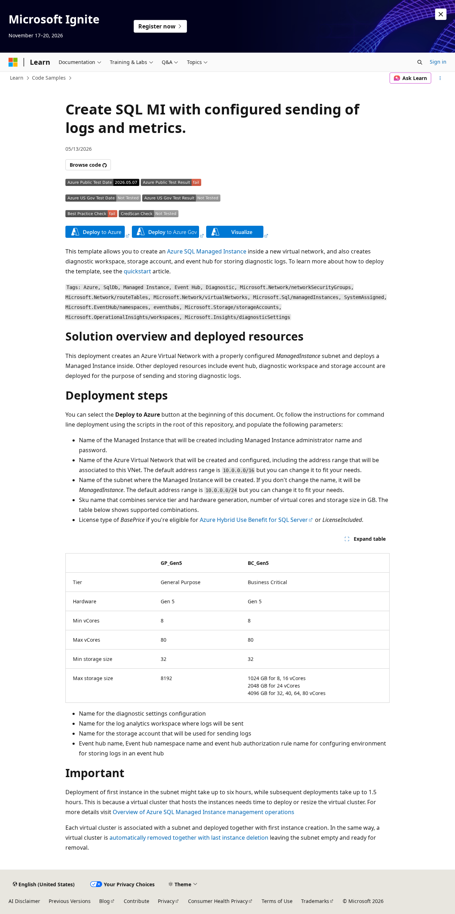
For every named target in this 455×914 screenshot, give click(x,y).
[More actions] (440, 78)
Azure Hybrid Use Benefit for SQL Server (254, 520)
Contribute (136, 901)
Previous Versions (70, 901)
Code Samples (49, 77)
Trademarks (315, 901)
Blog (104, 901)
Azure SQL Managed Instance (206, 251)
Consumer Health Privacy (218, 901)
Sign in (438, 61)
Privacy (166, 901)
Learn (16, 77)
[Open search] (420, 62)
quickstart (137, 271)
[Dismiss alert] (440, 14)
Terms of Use (277, 901)
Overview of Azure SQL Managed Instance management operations (203, 812)
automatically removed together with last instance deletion (188, 837)
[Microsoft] (13, 62)
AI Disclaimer (24, 901)
